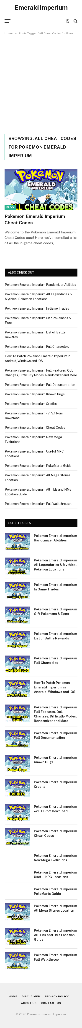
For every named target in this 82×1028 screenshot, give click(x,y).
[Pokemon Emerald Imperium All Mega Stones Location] (17, 911)
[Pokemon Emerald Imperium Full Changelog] (17, 664)
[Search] (75, 21)
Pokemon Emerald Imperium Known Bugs (35, 394)
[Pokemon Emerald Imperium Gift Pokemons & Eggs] (17, 615)
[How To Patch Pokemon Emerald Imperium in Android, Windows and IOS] (17, 688)
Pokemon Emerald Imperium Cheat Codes (35, 427)
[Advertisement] (41, 84)
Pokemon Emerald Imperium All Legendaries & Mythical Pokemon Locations (55, 564)
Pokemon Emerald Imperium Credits (31, 404)
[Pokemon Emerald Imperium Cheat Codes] (41, 189)
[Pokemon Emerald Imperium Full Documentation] (17, 739)
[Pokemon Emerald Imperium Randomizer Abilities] (17, 541)
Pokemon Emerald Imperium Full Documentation (40, 385)
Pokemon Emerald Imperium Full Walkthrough (38, 504)
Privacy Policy (57, 996)
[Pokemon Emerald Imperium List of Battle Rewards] (17, 639)
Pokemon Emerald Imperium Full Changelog (37, 346)
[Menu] (7, 21)
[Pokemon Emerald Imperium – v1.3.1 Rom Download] (17, 812)
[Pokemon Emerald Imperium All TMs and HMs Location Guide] (17, 936)
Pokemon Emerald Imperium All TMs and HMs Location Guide (55, 935)
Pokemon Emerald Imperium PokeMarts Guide (38, 465)
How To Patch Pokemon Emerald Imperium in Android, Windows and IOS (54, 687)
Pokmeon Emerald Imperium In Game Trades (37, 308)
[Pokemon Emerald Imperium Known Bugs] (17, 763)
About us (29, 1003)
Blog (10, 207)
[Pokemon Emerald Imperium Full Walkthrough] (17, 960)
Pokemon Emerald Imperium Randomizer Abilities (40, 284)
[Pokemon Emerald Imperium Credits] (17, 788)
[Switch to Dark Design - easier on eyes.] (68, 21)
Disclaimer (31, 996)
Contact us (51, 1003)
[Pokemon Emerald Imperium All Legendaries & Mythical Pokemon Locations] (17, 566)
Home (13, 996)
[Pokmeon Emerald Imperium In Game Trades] (17, 590)
